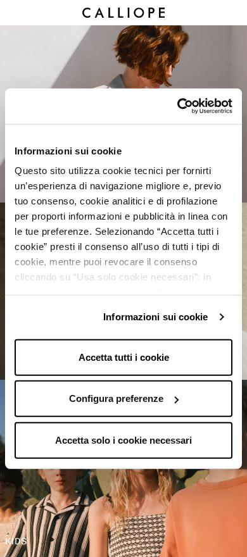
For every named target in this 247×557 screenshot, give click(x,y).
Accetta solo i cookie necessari (123, 439)
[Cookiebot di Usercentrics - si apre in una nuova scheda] (177, 106)
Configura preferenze (116, 398)
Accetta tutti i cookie (124, 356)
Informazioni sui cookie (155, 316)
